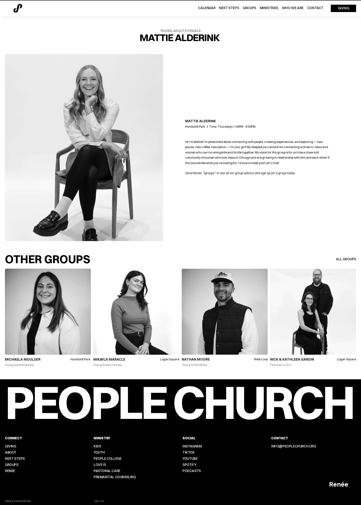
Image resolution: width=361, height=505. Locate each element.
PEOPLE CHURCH (179, 401)
